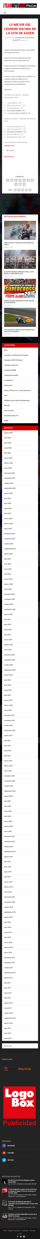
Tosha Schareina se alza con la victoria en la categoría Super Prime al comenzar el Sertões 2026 (22, 1191)
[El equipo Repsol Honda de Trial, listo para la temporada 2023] (20, 259)
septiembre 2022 (9, 670)
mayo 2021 (7, 750)
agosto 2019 (8, 857)
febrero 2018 (8, 947)
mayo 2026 (7, 448)
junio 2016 (7, 1033)
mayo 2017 (7, 993)
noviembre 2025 (9, 478)
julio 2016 (7, 1028)
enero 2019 (8, 892)
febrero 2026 (8, 463)
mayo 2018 (7, 932)
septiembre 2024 (9, 549)
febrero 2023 (8, 645)
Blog (5, 350)
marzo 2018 (8, 942)
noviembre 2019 (9, 841)
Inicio (5, 1230)
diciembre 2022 (9, 655)
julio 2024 (7, 559)
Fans (5, 395)
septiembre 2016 (9, 1018)
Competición (20, 38)
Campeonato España (11, 375)
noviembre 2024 (9, 539)
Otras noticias (9, 410)
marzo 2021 (8, 761)
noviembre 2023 (9, 599)
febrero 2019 (8, 887)
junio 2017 (7, 988)
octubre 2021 (8, 725)
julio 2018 (7, 922)
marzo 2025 (8, 518)
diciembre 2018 (9, 897)
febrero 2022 (8, 705)
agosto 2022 (8, 675)
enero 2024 (8, 589)
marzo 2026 (8, 458)
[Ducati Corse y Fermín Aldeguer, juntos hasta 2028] (4, 1181)
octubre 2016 (8, 1013)
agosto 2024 (8, 554)
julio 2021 (7, 740)
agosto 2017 (8, 978)
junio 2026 (7, 443)
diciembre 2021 (9, 715)
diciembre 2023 (9, 594)
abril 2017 (7, 998)
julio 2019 (7, 861)
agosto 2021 (8, 735)
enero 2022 (8, 710)
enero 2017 (8, 1008)
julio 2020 (7, 801)
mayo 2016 (7, 1038)
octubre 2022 (8, 665)
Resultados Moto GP (11, 415)
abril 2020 (7, 816)
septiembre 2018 (9, 912)
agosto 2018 (8, 917)
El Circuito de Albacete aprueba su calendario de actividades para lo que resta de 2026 (23, 1203)
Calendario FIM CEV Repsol (13, 360)
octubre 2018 (8, 907)
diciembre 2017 (9, 957)
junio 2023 (7, 624)
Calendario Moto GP (11, 365)
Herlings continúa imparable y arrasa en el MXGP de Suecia (22, 1215)
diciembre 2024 (9, 534)
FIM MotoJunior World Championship (17, 400)
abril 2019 (7, 877)
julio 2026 (7, 438)
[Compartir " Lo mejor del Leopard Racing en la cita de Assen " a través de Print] (24, 184)
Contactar (25, 1230)
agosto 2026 (8, 433)
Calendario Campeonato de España (16, 355)
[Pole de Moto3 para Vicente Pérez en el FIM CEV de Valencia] (20, 317)
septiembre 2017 (9, 973)
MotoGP (16, 40)
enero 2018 (8, 952)
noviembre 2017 (9, 962)
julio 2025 (7, 498)
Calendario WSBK (10, 370)
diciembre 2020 (9, 776)
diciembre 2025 (9, 473)
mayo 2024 (7, 569)
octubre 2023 (8, 604)
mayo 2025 (7, 508)
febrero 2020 (8, 826)
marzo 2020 (8, 821)
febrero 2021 (8, 766)
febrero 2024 (8, 584)
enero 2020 (8, 831)
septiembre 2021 (9, 730)
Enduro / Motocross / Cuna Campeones (17, 390)
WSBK (6, 420)
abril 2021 (7, 756)
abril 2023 (7, 634)
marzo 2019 (8, 882)
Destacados (30, 38)
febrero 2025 (8, 523)
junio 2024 (7, 564)
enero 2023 (8, 650)
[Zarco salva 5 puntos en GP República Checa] (20, 230)
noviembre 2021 (9, 720)
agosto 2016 (8, 1023)
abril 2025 (7, 513)
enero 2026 (8, 468)
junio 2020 (7, 806)
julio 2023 (7, 619)
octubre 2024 (8, 544)
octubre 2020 (8, 786)
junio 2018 (7, 927)
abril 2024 (7, 574)
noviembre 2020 (9, 781)
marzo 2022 (8, 700)
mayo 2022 (7, 690)
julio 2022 (7, 680)
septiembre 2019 (9, 851)
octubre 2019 (8, 846)
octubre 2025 (8, 483)
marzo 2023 (8, 639)
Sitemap (32, 1230)
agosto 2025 (8, 493)
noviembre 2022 (9, 660)
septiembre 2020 (9, 791)
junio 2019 (7, 867)
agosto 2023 (8, 614)
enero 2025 (8, 528)
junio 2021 (7, 745)
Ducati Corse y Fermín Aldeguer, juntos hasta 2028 (21, 1181)
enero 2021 (8, 771)
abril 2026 (7, 453)
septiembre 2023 (9, 609)
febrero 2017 (8, 1003)
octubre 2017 (8, 968)
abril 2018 (7, 937)
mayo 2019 (7, 872)
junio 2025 (7, 503)
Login (20, 1233)
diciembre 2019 (9, 836)
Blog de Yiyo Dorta (14, 1230)
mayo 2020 (7, 811)
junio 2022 (7, 685)
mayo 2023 (7, 629)
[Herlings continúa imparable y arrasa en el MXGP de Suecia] (4, 1215)
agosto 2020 (8, 796)
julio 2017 (7, 983)
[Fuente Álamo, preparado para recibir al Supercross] (20, 288)
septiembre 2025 (9, 488)
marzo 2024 (8, 579)
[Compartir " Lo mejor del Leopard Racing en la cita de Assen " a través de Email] (20, 184)
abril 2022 (7, 695)
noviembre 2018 (9, 902)
